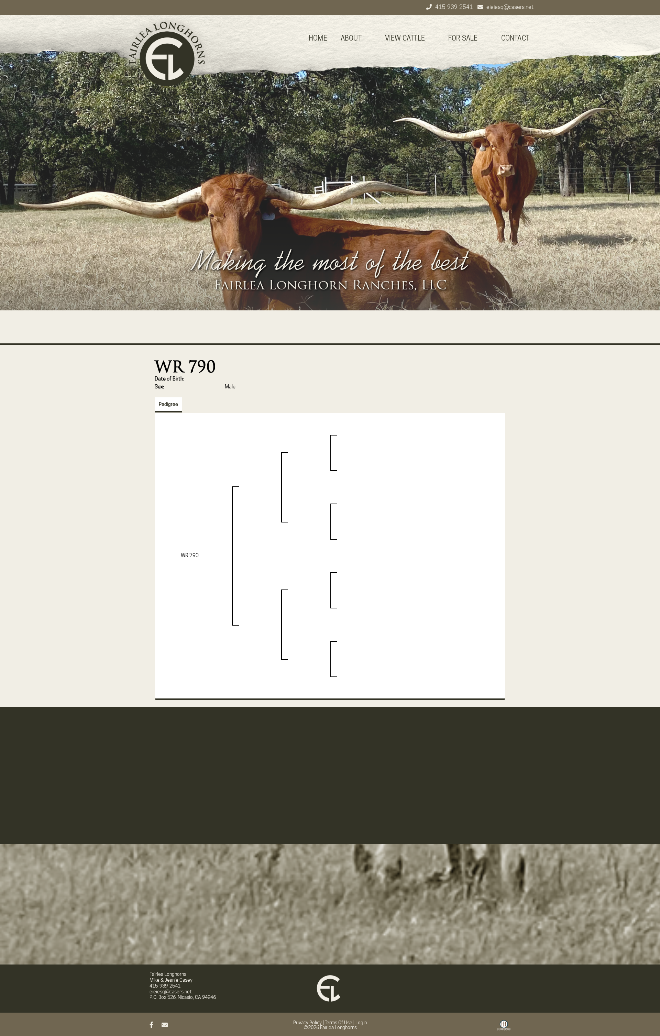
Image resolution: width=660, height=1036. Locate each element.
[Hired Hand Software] (503, 1027)
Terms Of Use (338, 1022)
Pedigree (168, 404)
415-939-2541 (454, 7)
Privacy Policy (307, 1022)
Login (361, 1022)
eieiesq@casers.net (510, 7)
